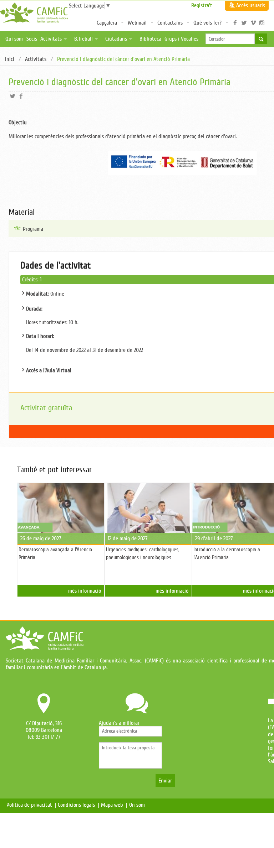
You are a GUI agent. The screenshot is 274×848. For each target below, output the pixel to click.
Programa (33, 229)
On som (138, 804)
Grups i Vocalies (181, 38)
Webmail (137, 22)
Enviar (165, 780)
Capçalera (107, 22)
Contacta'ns (170, 22)
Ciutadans (116, 38)
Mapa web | (114, 804)
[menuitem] (9, 59)
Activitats (51, 38)
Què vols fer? (207, 22)
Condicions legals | (78, 804)
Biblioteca (150, 38)
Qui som (14, 38)
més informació (84, 590)
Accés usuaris (250, 5)
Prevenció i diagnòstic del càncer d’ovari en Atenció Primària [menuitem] (123, 59)
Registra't (201, 5)
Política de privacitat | (31, 804)
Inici (9, 59)
